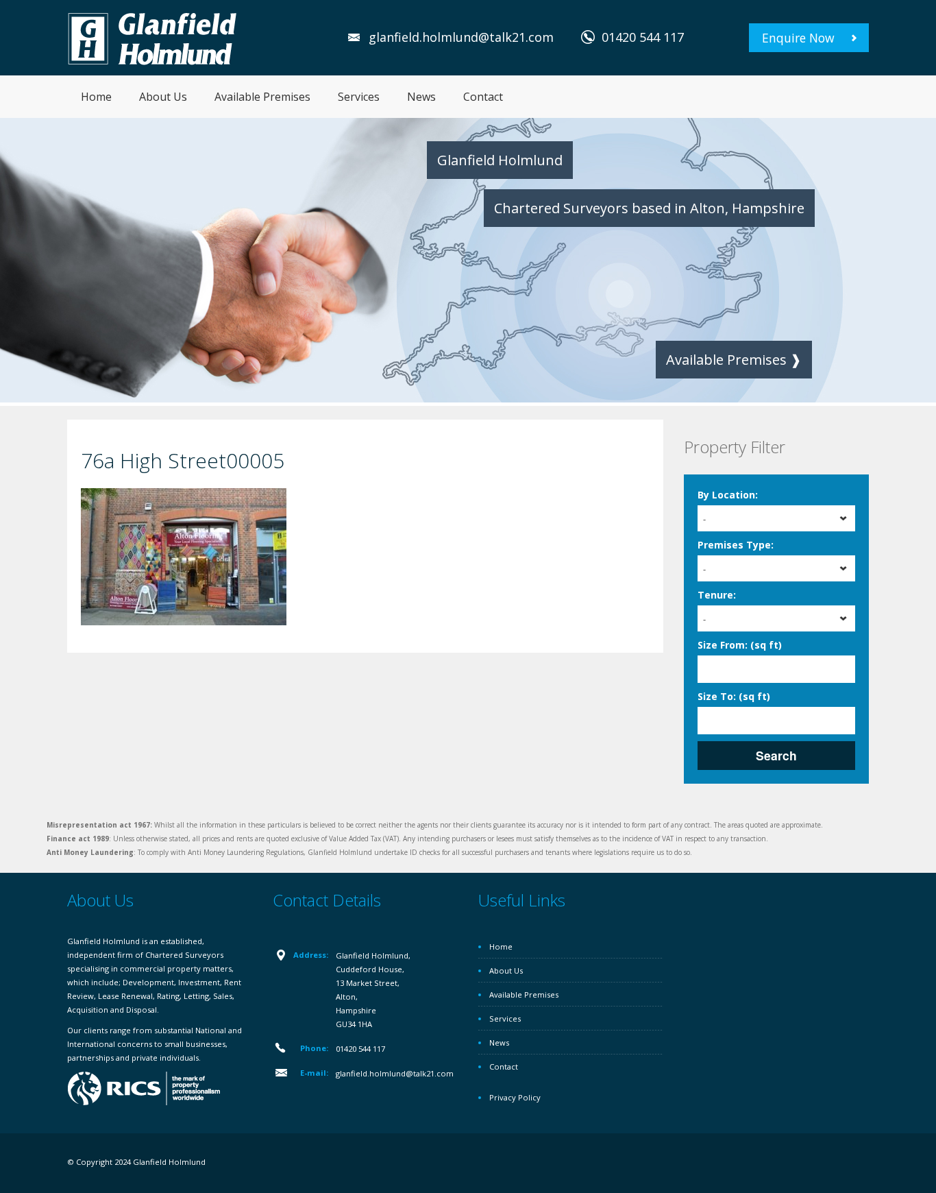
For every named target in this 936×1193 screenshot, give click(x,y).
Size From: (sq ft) (740, 644)
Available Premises (262, 96)
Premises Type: (736, 544)
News (421, 96)
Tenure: (717, 594)
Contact (483, 96)
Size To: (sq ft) (734, 696)
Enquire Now (798, 37)
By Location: (728, 494)
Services (359, 96)
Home (96, 96)
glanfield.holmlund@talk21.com (461, 37)
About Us (163, 96)
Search (776, 755)
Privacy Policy (515, 1097)
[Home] (152, 37)
